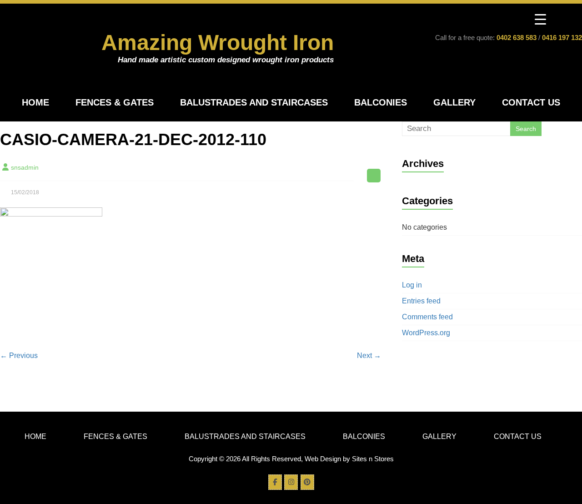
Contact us (531, 102)
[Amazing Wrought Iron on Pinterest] (307, 482)
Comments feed (427, 317)
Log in (412, 285)
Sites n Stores (373, 459)
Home (35, 102)
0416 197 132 (562, 37)
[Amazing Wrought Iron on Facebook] (275, 482)
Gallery (454, 102)
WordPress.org (426, 333)
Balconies (380, 102)
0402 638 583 (517, 37)
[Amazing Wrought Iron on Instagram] (291, 482)
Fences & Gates (114, 102)
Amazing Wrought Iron (217, 42)
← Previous (19, 355)
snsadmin (25, 167)
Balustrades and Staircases (254, 102)
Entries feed (421, 301)
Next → (369, 355)
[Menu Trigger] (540, 19)
